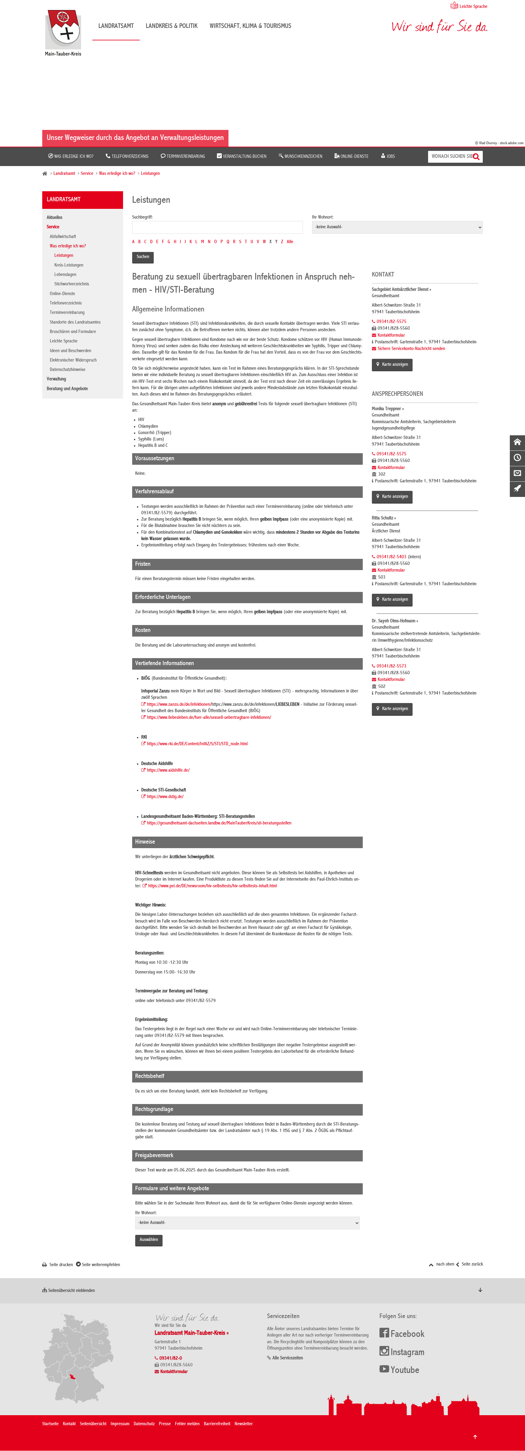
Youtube (405, 1371)
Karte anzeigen (395, 364)
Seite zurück (472, 1264)
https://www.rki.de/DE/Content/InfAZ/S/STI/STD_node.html (197, 744)
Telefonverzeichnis (130, 156)
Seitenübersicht (93, 1424)
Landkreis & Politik (171, 26)
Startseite (50, 1424)
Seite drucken (60, 1265)
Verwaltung (56, 379)
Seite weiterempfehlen (100, 1265)
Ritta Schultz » (384, 518)
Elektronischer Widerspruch (73, 360)
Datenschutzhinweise (67, 370)
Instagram (407, 1353)
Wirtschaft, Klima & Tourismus (250, 26)
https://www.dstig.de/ (165, 797)
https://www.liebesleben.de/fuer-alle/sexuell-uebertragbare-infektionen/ (209, 717)
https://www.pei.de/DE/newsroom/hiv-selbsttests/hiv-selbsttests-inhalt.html (212, 886)
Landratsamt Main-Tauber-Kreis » (192, 1333)
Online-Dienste (354, 156)
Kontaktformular (391, 335)
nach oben (444, 1264)
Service (87, 174)
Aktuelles (54, 218)
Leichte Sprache (473, 7)
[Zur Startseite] (66, 35)
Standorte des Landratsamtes (75, 322)
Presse (165, 1424)
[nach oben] (475, 1437)
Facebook (407, 1335)
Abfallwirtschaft (63, 237)
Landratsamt (116, 26)
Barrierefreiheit (217, 1424)
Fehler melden (187, 1424)
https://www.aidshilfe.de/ (168, 770)
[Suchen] (477, 157)
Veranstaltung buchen (244, 156)
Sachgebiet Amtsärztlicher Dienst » (401, 289)
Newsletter (244, 1424)
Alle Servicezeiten (288, 1358)
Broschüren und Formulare (73, 332)
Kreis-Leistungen (68, 265)
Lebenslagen (65, 275)
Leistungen (150, 174)
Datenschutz (144, 1424)
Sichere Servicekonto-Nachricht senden (411, 349)
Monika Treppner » (388, 409)
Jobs (390, 156)
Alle (290, 242)
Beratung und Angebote (67, 389)
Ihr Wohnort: (323, 217)
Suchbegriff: (142, 217)
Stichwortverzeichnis (71, 284)
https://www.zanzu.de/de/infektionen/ (179, 704)
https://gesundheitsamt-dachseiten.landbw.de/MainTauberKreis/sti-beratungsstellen (219, 823)
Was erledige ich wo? (73, 156)
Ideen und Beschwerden (70, 351)
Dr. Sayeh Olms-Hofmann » (395, 621)
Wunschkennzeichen (302, 156)
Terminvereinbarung (185, 156)
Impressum (120, 1424)
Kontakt (69, 1424)
